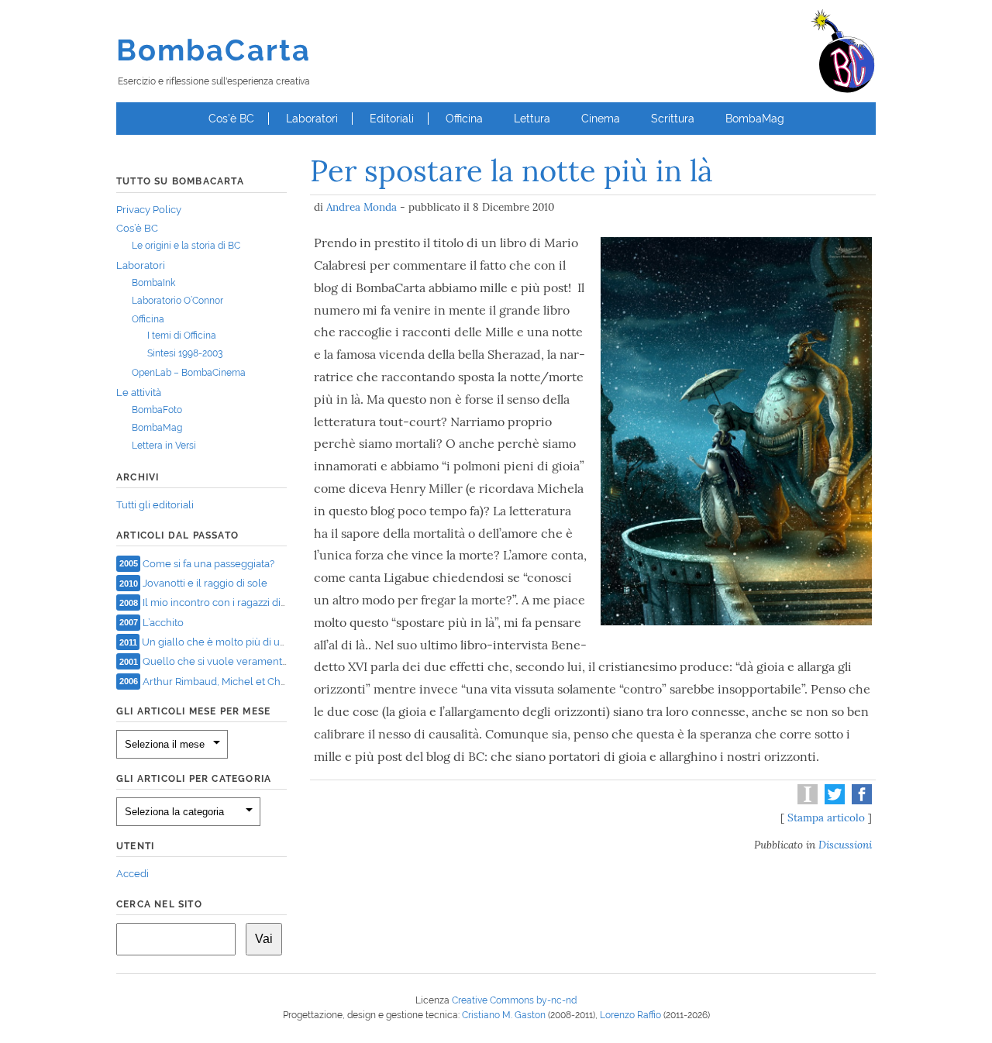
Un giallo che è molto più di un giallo (228, 642)
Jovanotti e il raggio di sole (205, 583)
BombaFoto (157, 409)
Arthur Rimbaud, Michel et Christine (226, 681)
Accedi (132, 873)
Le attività (138, 392)
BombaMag (754, 118)
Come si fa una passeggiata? (208, 563)
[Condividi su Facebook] (860, 800)
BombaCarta (213, 50)
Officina (464, 118)
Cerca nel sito (159, 904)
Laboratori (312, 118)
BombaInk (153, 282)
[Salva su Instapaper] (806, 800)
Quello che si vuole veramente (215, 661)
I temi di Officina (181, 335)
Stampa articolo (826, 817)
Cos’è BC (231, 118)
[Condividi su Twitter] (833, 800)
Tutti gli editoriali (155, 505)
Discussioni (845, 845)
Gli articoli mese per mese (193, 711)
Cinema (600, 118)
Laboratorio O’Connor (177, 300)
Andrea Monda (361, 207)
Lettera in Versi (164, 445)
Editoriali (392, 118)
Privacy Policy (148, 209)
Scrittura (672, 118)
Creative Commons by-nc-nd (514, 1000)
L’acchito (163, 622)
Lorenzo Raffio (630, 1015)
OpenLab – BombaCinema (189, 372)
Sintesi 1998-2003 (184, 353)
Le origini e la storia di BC (186, 245)
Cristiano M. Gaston (504, 1015)
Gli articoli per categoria (193, 778)
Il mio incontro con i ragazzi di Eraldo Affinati (245, 602)
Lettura (532, 118)
